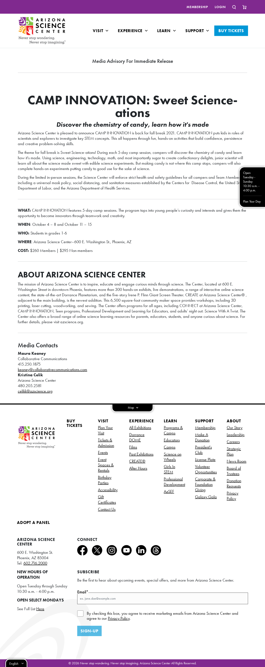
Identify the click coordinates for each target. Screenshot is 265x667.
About (234, 421)
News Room (236, 461)
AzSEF (169, 491)
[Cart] (244, 7)
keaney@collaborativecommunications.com (52, 369)
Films (133, 447)
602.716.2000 (35, 563)
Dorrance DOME (137, 437)
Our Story (234, 427)
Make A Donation (202, 437)
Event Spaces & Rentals (106, 465)
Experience (131, 30)
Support (195, 30)
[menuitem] (197, 7)
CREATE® (137, 461)
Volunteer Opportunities (206, 469)
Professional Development (174, 481)
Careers (233, 441)
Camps (169, 447)
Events (103, 452)
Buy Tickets (231, 30)
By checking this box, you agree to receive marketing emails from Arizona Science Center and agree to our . (162, 616)
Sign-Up (89, 631)
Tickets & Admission (106, 442)
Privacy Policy (232, 495)
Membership (197, 7)
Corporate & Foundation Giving (205, 484)
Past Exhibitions (141, 454)
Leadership (236, 434)
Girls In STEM (169, 469)
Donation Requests (234, 483)
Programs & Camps (173, 430)
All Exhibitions (140, 427)
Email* (82, 592)
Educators (172, 440)
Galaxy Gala (206, 496)
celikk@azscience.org (35, 391)
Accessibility (108, 489)
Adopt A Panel (33, 522)
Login (220, 7)
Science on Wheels (172, 456)
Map (131, 407)
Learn (164, 30)
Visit (98, 30)
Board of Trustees (234, 470)
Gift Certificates (107, 499)
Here (40, 608)
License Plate (205, 459)
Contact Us (107, 509)
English (13, 663)
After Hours (138, 468)
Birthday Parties (104, 480)
